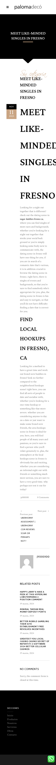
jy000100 (25, 497)
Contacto (12, 734)
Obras (10, 731)
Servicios (12, 727)
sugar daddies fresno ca (31, 219)
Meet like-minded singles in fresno (31, 88)
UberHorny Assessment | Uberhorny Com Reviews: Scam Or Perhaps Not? (28, 529)
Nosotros (12, 723)
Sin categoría (33, 72)
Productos (12, 719)
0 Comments (43, 497)
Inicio (10, 715)
